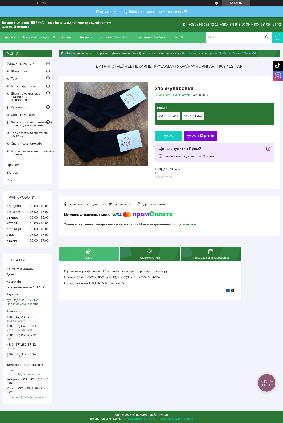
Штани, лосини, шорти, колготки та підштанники (27, 96)
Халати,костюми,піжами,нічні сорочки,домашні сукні (31, 123)
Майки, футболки (23, 86)
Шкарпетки (102, 53)
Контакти (85, 37)
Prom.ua (163, 414)
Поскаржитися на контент (141, 418)
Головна (9, 37)
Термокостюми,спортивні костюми (29, 134)
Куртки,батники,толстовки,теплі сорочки (31, 152)
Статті (11, 180)
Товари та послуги (36, 37)
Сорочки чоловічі (23, 114)
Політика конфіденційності (177, 418)
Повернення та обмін (149, 37)
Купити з (193, 136)
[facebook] (228, 291)
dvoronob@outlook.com (23, 374)
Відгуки (12, 172)
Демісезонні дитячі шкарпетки (159, 53)
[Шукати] (266, 37)
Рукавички (18, 107)
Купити (169, 136)
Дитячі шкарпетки (124, 53)
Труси (15, 78)
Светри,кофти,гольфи (27, 143)
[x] (232, 291)
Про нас (66, 37)
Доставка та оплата (113, 37)
